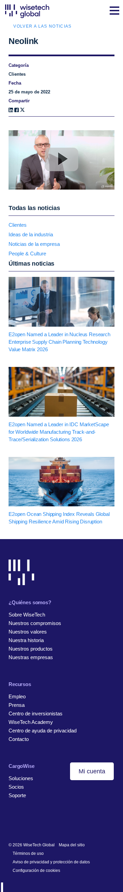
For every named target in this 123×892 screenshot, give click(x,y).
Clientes (18, 225)
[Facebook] (16, 110)
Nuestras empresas (31, 657)
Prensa (17, 705)
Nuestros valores (28, 632)
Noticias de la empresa (34, 244)
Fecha (15, 83)
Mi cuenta (92, 771)
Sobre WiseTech (27, 615)
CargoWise (22, 766)
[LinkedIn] (11, 110)
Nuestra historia (26, 640)
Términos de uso (28, 853)
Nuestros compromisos (35, 623)
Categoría (19, 65)
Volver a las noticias (42, 26)
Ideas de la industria (31, 234)
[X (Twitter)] (33, 822)
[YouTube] (43, 822)
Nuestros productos (31, 649)
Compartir (19, 100)
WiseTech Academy (31, 722)
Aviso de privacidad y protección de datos (51, 862)
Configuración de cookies (36, 870)
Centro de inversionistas (36, 713)
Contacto (19, 739)
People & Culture (27, 253)
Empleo (17, 696)
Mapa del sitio (72, 845)
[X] (22, 110)
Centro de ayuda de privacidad (43, 730)
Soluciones (21, 778)
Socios (16, 787)
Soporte (17, 795)
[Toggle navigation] (114, 11)
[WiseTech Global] (27, 11)
